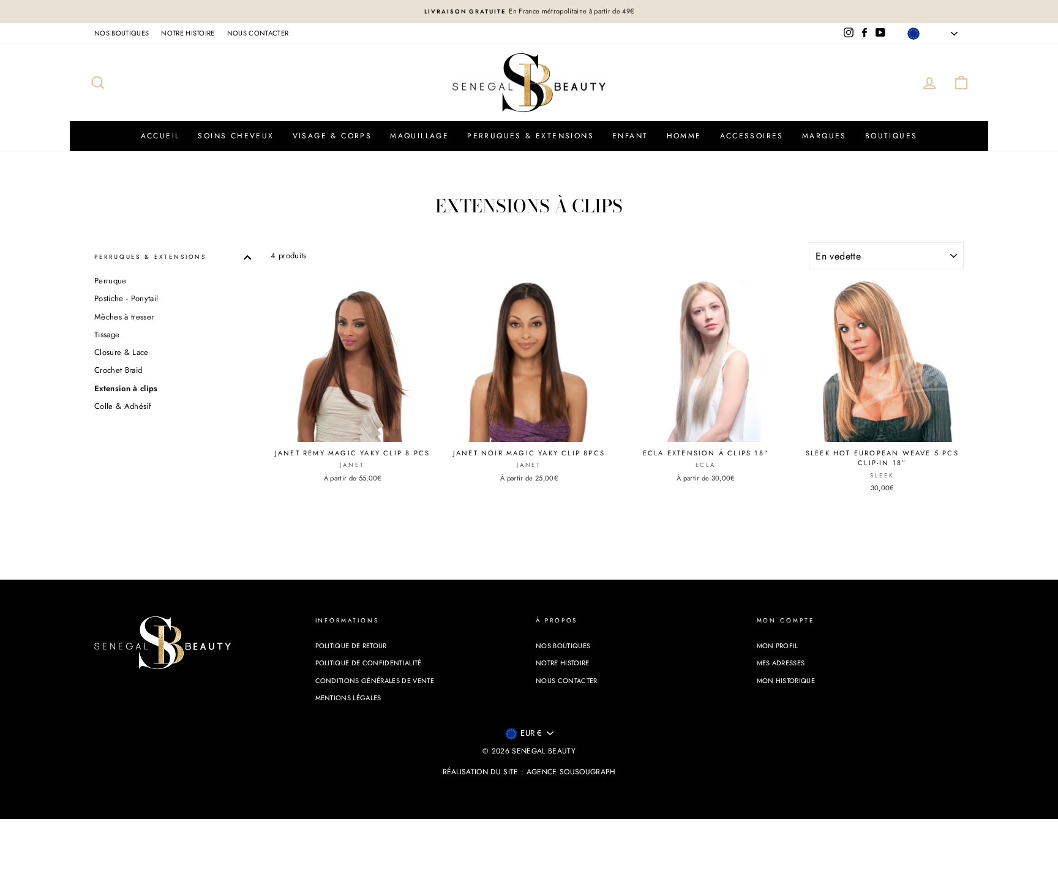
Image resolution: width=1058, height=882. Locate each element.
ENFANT (630, 135)
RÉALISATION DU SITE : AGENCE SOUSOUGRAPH (529, 771)
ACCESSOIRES (752, 135)
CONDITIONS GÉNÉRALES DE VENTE (374, 681)
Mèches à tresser (124, 317)
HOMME (684, 135)
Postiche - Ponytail (126, 298)
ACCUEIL (160, 135)
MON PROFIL (777, 646)
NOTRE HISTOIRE (188, 33)
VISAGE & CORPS (332, 135)
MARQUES (824, 135)
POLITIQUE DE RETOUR (351, 646)
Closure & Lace (121, 352)
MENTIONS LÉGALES (348, 698)
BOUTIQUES (891, 135)
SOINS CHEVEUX (236, 135)
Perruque (110, 280)
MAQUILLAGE (419, 135)
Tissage (106, 334)
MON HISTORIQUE (786, 681)
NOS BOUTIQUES (121, 33)
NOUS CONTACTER (258, 33)
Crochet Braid (118, 370)
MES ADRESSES (781, 663)
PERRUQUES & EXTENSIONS (530, 135)
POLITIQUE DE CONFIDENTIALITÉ (368, 663)
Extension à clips (126, 388)
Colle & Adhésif (122, 406)
